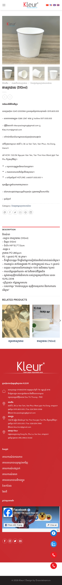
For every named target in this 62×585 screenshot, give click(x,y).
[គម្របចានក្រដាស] (16, 321)
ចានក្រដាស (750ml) (46, 341)
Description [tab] (9, 230)
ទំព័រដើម (5, 83)
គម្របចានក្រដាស (16, 341)
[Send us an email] (20, 541)
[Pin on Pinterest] (25, 212)
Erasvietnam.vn (43, 580)
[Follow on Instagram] (10, 541)
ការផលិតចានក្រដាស (19, 83)
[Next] (55, 40)
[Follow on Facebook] (4, 541)
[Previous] (7, 40)
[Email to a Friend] (20, 212)
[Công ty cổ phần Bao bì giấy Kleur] (31, 5)
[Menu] (4, 5)
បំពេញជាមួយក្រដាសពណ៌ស (41, 83)
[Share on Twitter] (15, 212)
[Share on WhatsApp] (4, 212)
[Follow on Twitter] (15, 541)
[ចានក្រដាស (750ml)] (46, 321)
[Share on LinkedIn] (30, 212)
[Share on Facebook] (10, 212)
